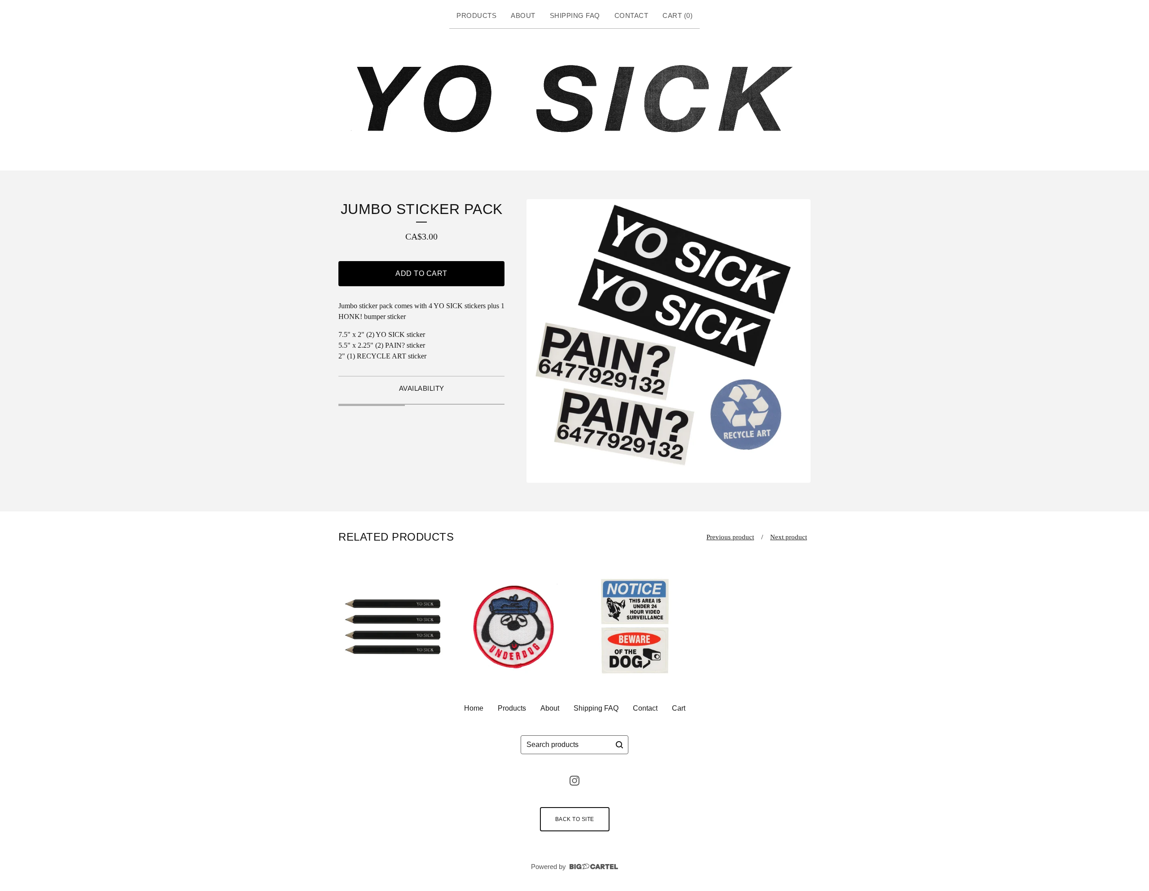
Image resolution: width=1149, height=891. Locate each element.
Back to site (574, 819)
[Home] (574, 98)
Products (476, 15)
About (523, 15)
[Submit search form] (619, 744)
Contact (631, 15)
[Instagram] (574, 780)
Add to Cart (421, 273)
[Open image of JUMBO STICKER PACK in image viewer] (668, 341)
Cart (678, 708)
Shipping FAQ (575, 15)
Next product (788, 537)
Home (473, 708)
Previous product (730, 537)
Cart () (677, 15)
